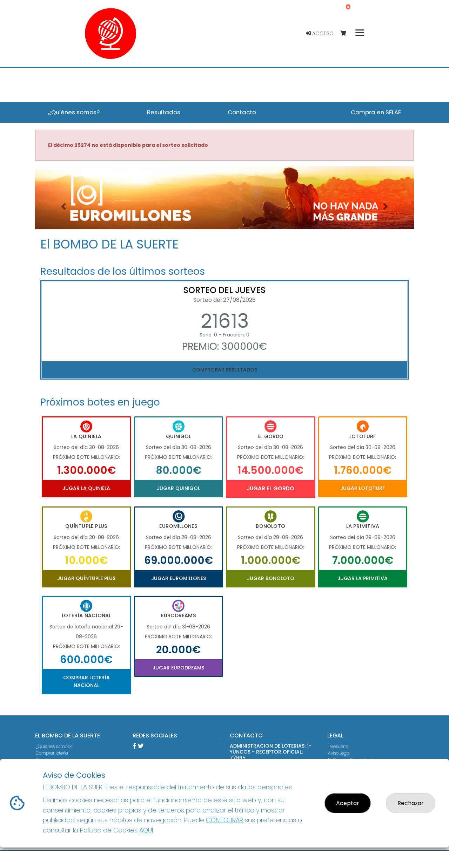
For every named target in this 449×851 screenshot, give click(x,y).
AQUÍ (146, 830)
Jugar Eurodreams (178, 667)
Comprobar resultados (224, 369)
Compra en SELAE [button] (376, 112)
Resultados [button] (163, 112)
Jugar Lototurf (362, 488)
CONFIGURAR (224, 820)
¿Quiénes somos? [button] (74, 112)
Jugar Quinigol (178, 488)
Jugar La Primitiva (362, 578)
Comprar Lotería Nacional (86, 681)
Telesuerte (338, 746)
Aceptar (347, 803)
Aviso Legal (339, 753)
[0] (346, 33)
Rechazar (410, 803)
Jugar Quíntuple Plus (86, 578)
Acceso (322, 33)
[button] (63, 206)
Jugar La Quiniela (86, 488)
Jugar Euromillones (178, 578)
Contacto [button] (242, 112)
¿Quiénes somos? (54, 746)
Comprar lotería (52, 753)
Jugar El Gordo (270, 488)
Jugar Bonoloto (270, 578)
